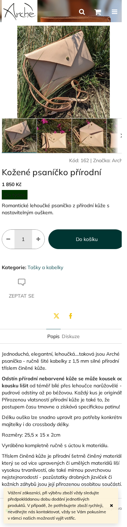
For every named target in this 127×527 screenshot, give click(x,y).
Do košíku (87, 239)
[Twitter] (56, 316)
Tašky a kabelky (45, 267)
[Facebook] (70, 316)
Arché (118, 160)
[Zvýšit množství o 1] (38, 239)
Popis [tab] (53, 336)
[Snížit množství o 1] (8, 239)
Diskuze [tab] (71, 336)
